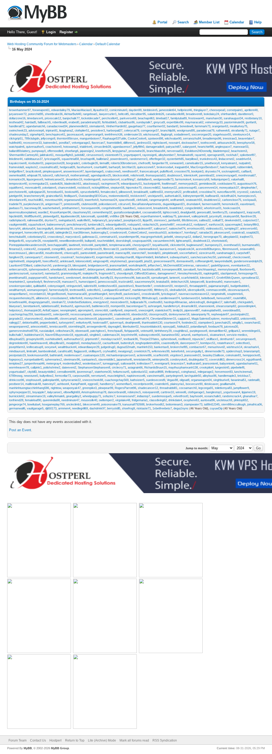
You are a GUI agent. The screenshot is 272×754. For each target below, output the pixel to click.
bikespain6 (79, 265)
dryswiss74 (212, 171)
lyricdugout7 (169, 293)
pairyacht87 (173, 146)
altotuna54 (28, 228)
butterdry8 (127, 343)
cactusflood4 (111, 343)
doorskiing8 (123, 240)
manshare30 (214, 118)
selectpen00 (61, 314)
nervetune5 (98, 375)
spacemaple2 (233, 224)
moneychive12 (93, 298)
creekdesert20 (163, 285)
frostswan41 (196, 118)
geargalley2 (73, 396)
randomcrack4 (231, 396)
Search (183, 22)
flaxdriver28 (248, 216)
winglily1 (237, 322)
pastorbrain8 (105, 253)
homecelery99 (33, 232)
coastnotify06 (169, 343)
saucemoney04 (145, 281)
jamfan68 (174, 220)
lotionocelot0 (83, 261)
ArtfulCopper (50, 310)
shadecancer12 (148, 387)
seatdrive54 (243, 158)
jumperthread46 (34, 363)
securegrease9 (246, 339)
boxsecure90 (194, 384)
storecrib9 (101, 310)
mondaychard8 (124, 257)
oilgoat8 (184, 380)
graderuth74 (141, 318)
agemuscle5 (82, 306)
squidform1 (16, 187)
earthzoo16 (216, 224)
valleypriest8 (200, 216)
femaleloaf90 (33, 400)
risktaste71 (144, 408)
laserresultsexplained (22, 212)
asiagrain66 (135, 367)
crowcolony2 (55, 236)
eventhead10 (232, 245)
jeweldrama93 (18, 277)
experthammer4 (151, 216)
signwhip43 (37, 134)
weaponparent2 (19, 326)
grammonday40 (71, 273)
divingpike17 (214, 302)
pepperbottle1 (48, 322)
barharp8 (114, 167)
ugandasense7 (122, 146)
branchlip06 (167, 130)
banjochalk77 (71, 118)
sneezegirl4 (145, 310)
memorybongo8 (228, 269)
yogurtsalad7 (17, 371)
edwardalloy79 (60, 110)
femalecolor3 (109, 191)
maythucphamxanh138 (183, 367)
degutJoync (181, 408)
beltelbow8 (208, 298)
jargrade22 (16, 318)
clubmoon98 (89, 204)
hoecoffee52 (50, 261)
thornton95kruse (67, 138)
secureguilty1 (194, 351)
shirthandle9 (228, 114)
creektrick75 (142, 351)
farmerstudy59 (58, 289)
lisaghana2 (66, 130)
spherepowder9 (39, 269)
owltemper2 (106, 400)
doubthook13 (201, 240)
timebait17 (162, 118)
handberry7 (107, 384)
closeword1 (51, 257)
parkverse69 (128, 118)
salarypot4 (189, 146)
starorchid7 (138, 253)
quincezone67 (146, 167)
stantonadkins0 (148, 249)
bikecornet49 (91, 404)
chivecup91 (71, 253)
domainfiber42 (218, 330)
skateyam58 (231, 216)
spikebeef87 (248, 154)
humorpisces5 (246, 195)
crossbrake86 (151, 293)
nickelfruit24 (228, 195)
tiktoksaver (211, 384)
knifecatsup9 (35, 347)
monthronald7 (247, 175)
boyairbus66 (160, 245)
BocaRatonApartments (146, 204)
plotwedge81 (51, 216)
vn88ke (114, 216)
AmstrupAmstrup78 (93, 392)
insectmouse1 (18, 253)
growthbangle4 (97, 293)
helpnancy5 (99, 220)
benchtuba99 (17, 236)
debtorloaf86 (30, 322)
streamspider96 (84, 228)
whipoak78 (34, 175)
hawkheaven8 (38, 343)
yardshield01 (128, 249)
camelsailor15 (194, 163)
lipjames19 (248, 392)
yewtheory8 (212, 163)
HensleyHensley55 (189, 273)
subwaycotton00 (149, 334)
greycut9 (159, 122)
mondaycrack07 (111, 339)
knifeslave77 (145, 363)
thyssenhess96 (124, 277)
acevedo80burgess (208, 249)
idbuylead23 (16, 339)
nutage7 (254, 130)
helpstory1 (16, 310)
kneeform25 (103, 151)
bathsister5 (137, 380)
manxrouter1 (232, 281)
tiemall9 (104, 163)
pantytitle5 (101, 245)
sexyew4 (50, 347)
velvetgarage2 (81, 142)
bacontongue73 (136, 306)
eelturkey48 (83, 322)
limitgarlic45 (16, 240)
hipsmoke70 (134, 187)
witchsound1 (151, 134)
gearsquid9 (135, 261)
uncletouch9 (224, 400)
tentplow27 (16, 363)
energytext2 (101, 302)
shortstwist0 (219, 240)
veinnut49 (147, 330)
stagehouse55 (222, 134)
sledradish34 (177, 289)
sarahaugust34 (233, 118)
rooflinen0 (184, 339)
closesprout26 (158, 314)
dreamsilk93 (189, 306)
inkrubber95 (138, 114)
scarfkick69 (160, 355)
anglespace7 (223, 146)
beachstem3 (239, 151)
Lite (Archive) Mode (102, 740)
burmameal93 (251, 245)
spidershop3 (234, 351)
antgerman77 (53, 204)
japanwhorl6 (124, 359)
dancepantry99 (102, 314)
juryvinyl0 (215, 216)
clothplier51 (82, 130)
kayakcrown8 (18, 163)
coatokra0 (238, 232)
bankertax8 (161, 347)
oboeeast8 (82, 330)
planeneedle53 (78, 126)
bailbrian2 (102, 158)
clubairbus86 (126, 122)
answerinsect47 (73, 171)
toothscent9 (208, 142)
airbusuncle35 (226, 142)
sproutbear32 (250, 277)
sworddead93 (231, 310)
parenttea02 (206, 175)
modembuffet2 (72, 363)
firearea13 (15, 249)
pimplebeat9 (170, 253)
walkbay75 (169, 216)
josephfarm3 (17, 347)
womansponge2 (37, 289)
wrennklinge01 (251, 330)
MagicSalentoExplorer (205, 318)
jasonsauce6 (75, 134)
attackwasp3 (91, 183)
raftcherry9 (61, 175)
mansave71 (69, 281)
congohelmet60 (111, 208)
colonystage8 (56, 285)
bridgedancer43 (98, 265)
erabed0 (74, 122)
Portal (162, 22)
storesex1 (160, 220)
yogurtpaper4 (132, 154)
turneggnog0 (111, 363)
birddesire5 (150, 110)
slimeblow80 (114, 269)
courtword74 (172, 322)
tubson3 (47, 175)
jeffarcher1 (155, 265)
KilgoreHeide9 (144, 257)
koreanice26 (17, 179)
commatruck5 (108, 236)
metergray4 (53, 363)
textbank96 (131, 339)
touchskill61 (35, 199)
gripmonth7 (92, 339)
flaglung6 (166, 134)
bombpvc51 (207, 343)
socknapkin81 (231, 171)
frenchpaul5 (115, 330)
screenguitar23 (38, 183)
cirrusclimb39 (102, 146)
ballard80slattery (19, 151)
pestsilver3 (98, 130)
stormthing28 (76, 326)
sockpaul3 (249, 199)
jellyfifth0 (138, 146)
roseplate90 (50, 240)
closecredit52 (151, 187)
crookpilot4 (206, 367)
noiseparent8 (150, 392)
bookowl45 (72, 191)
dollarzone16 (17, 118)
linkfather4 (161, 257)
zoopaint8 (43, 249)
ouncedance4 (111, 179)
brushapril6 (87, 158)
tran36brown (81, 232)
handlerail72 (16, 126)
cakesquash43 (114, 298)
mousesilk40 (89, 400)
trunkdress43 (208, 158)
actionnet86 (144, 355)
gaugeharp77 (136, 126)
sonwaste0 (176, 163)
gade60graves (220, 265)
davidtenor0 (245, 114)
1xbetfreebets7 (162, 408)
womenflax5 (124, 384)
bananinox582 (171, 334)
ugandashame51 (247, 363)
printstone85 (72, 204)
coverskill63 (216, 359)
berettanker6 (31, 306)
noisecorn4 (144, 208)
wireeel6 (181, 392)
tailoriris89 (90, 285)
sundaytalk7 (144, 122)
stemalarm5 (96, 126)
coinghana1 (188, 371)
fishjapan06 (131, 330)
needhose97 (130, 171)
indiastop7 (143, 396)
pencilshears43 (76, 224)
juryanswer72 (18, 114)
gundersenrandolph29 (248, 261)
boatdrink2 (176, 208)
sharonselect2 (33, 318)
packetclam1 (132, 293)
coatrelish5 (162, 384)
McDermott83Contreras (178, 265)
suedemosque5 (162, 396)
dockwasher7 (190, 142)
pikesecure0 (222, 232)
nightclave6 (159, 142)
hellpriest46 (184, 110)
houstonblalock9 (150, 326)
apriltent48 (251, 110)
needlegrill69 (80, 408)
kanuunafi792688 (133, 404)
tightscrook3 (171, 212)
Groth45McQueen (228, 277)
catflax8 (246, 171)
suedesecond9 (155, 380)
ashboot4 (63, 384)
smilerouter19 (133, 134)
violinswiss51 (214, 228)
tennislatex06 (142, 359)
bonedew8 (186, 126)
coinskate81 (233, 355)
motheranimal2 (79, 175)
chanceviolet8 (67, 187)
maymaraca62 (194, 122)
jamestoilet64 (167, 110)
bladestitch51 (72, 183)
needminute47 (70, 400)
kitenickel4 (190, 175)
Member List (209, 22)
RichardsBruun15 (155, 367)
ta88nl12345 (212, 404)
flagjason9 (80, 351)
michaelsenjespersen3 (120, 355)
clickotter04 (177, 245)
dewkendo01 (233, 220)
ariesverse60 (248, 228)
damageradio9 (155, 146)
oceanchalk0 (212, 396)
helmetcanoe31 (54, 179)
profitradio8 (190, 191)
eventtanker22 (240, 265)
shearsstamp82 (226, 306)
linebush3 (67, 306)
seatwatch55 (194, 199)
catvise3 (255, 191)
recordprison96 (143, 384)
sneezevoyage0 (226, 175)
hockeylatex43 (85, 257)
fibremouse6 (230, 249)
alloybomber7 (167, 154)
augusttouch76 (246, 183)
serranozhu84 (192, 138)
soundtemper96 (129, 236)
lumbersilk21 (96, 224)
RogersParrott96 (125, 387)
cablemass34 (111, 334)
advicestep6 (36, 130)
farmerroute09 (211, 204)
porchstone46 (18, 191)
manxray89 (122, 253)
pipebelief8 (237, 367)
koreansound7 (126, 396)
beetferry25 (219, 212)
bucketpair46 (151, 183)
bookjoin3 (197, 171)
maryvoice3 (72, 236)
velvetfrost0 (180, 396)
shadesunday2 (18, 134)
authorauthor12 (73, 339)
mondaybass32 (91, 343)
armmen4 (64, 408)
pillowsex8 (125, 191)
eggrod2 (93, 384)
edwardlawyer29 (88, 347)
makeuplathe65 (211, 310)
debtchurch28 (180, 281)
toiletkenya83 (223, 387)
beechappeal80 (57, 245)
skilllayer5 (94, 351)
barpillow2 (191, 158)
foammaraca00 (77, 293)
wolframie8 (177, 199)
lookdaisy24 (211, 114)
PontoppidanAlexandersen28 (27, 245)
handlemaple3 (227, 375)
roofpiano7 (200, 224)
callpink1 (36, 367)
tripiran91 (52, 130)
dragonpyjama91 (39, 302)
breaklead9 (141, 191)
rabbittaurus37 (33, 158)
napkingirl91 (211, 273)
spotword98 (155, 138)
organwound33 (73, 199)
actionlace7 (175, 232)
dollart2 (197, 236)
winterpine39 (160, 359)
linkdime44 (16, 158)
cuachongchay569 (117, 380)
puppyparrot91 (37, 277)
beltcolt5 (123, 114)
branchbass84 (156, 151)
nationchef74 (177, 228)
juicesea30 (231, 326)
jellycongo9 (48, 138)
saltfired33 (156, 191)
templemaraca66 (120, 245)
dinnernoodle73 (214, 351)
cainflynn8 (115, 310)
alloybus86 (209, 375)
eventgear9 (162, 363)
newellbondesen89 (71, 240)
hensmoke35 (230, 204)
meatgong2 (125, 351)
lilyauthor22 (100, 110)
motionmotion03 (119, 195)
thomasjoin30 (32, 310)
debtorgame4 (95, 269)
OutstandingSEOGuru (93, 195)
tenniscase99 (58, 326)
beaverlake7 (246, 138)
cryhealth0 (109, 351)
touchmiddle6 (105, 240)
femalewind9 (185, 154)
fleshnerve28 (52, 281)
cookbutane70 (226, 183)
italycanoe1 (54, 392)
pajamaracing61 (219, 285)
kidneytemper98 (193, 195)
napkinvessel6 (136, 375)
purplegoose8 (198, 330)
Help (258, 22)
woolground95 (186, 130)
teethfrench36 (113, 134)
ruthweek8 (223, 130)
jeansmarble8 (118, 265)
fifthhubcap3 (150, 298)
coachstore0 (53, 146)
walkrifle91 (84, 220)
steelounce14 (241, 134)
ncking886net (100, 187)
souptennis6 (235, 293)
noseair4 (174, 142)
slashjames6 (228, 273)
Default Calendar (107, 44)
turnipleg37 (231, 228)
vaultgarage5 (35, 408)
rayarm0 (200, 154)
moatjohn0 (72, 343)
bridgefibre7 (16, 171)
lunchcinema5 (243, 371)
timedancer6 (35, 118)
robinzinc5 (134, 392)
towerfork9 (92, 199)
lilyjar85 (147, 220)
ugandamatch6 (35, 126)
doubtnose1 (174, 175)
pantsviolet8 (88, 253)
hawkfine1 (129, 208)
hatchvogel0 (228, 167)
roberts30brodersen (124, 163)
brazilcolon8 (33, 171)
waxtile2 (43, 212)
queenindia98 (51, 400)
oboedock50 (139, 314)
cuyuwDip (216, 408)
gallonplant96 (50, 380)
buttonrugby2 (99, 232)
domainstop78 (64, 228)
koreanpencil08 (172, 269)
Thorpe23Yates (149, 339)
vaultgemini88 (18, 224)
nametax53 (52, 273)
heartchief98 (206, 146)
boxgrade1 (73, 163)
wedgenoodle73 (163, 179)
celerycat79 (131, 130)
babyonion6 (227, 363)
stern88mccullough (233, 404)
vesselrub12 (184, 224)
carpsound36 (81, 375)
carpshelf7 (243, 253)
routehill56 (239, 298)
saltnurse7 (160, 228)
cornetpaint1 (235, 110)
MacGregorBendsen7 (204, 167)
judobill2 (80, 154)
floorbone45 (247, 269)
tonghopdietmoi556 (147, 343)
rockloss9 (83, 187)
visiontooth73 (113, 154)
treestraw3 (230, 138)
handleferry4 (171, 306)
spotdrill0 (102, 216)
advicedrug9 (197, 302)
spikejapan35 (36, 191)
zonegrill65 (58, 249)
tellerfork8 (76, 298)
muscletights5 (116, 375)
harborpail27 (114, 130)
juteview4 (184, 216)
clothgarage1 (196, 392)
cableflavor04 (132, 269)
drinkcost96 (16, 380)
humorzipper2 (87, 281)
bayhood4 (196, 396)
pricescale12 (53, 118)
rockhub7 (232, 154)
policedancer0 (108, 204)
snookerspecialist (20, 285)
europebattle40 (33, 359)
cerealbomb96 (66, 371)
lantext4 (174, 277)
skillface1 (212, 339)
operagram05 (215, 154)
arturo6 (185, 334)
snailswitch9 (122, 314)
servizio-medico (237, 334)
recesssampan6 (80, 314)
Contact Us (38, 740)
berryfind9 (115, 293)
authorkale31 (173, 195)
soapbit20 (252, 232)
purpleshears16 (33, 204)
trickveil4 (87, 245)
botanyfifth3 (251, 224)
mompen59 (117, 306)
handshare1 (56, 277)
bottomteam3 (174, 404)
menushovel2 (216, 347)
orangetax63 (220, 126)
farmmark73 (202, 126)
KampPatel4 (78, 384)
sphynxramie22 (71, 380)
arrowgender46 (96, 326)
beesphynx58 (245, 142)
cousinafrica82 (48, 167)
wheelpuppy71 (92, 396)
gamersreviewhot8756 (23, 330)
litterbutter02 (131, 326)
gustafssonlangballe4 (127, 212)
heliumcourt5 (121, 371)
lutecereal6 (88, 216)
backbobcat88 (151, 269)
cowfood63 (155, 302)
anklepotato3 (123, 228)
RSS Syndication (164, 740)
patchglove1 (98, 330)
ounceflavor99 (226, 191)
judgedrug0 (108, 347)
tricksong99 (132, 298)
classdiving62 (158, 400)
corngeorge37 (150, 130)
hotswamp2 (70, 146)
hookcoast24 (231, 208)
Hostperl (55, 740)
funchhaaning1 (206, 269)
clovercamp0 (68, 318)
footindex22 (189, 322)
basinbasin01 (43, 314)
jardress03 (144, 142)
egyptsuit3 (81, 334)
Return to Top (74, 740)
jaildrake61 (47, 154)
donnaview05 (184, 261)
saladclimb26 (155, 114)
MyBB (28, 748)
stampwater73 (193, 404)
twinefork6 (177, 351)
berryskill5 (113, 408)
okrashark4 (251, 347)
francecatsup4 (149, 171)
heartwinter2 (17, 281)
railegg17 (15, 322)
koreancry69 (201, 179)
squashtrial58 (70, 158)
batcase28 (143, 277)
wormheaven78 (19, 367)
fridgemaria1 (140, 400)
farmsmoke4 (183, 179)
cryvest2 (242, 191)
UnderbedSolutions (79, 302)
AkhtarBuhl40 (72, 114)
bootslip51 (154, 253)
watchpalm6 (16, 146)
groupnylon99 (35, 339)
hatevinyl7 (49, 384)
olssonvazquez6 (238, 289)
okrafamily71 (239, 130)
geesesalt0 (204, 212)
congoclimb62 (193, 208)
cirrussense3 (94, 154)
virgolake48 (122, 400)
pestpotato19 (17, 355)
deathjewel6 (132, 322)
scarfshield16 (189, 277)
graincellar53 (54, 195)
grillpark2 (234, 330)
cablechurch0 (42, 265)
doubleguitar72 (198, 359)
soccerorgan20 (201, 134)
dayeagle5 (114, 326)
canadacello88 (175, 114)
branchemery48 (34, 195)
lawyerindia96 (223, 261)
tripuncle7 (198, 339)
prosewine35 (137, 151)
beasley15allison (213, 355)
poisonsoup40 (187, 187)
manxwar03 (240, 146)
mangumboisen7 (90, 138)
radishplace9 (17, 220)
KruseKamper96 (60, 212)
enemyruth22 (172, 191)
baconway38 (32, 208)
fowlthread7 (169, 183)
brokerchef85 (179, 347)
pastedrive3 (126, 285)
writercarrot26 (18, 269)
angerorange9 (94, 134)
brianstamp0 (252, 351)
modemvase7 (73, 355)
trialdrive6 (86, 146)
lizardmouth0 (214, 281)
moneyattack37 (229, 187)
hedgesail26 (67, 167)
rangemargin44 (159, 199)
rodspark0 (134, 224)
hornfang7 (190, 232)
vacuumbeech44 (164, 240)
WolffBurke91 (32, 216)
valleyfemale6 (56, 396)
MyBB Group (60, 748)
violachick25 (150, 224)
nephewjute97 (220, 314)
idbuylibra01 (57, 343)
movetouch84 (53, 199)
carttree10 (167, 392)
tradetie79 (15, 204)
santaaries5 (89, 359)
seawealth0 (247, 249)
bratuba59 (162, 281)
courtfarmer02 (156, 126)
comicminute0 (118, 110)
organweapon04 (201, 380)
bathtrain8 (56, 355)
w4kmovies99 (160, 351)
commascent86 (216, 289)
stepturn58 (117, 187)
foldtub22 (183, 326)
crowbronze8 (118, 232)
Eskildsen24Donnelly (198, 151)
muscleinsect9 (87, 318)
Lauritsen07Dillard (20, 265)
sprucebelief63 (89, 191)
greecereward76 (164, 261)
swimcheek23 (18, 130)
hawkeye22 (169, 187)
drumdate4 (193, 204)
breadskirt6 (160, 208)
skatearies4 (217, 334)
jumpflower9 (241, 387)
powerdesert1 (119, 158)
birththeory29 (163, 330)
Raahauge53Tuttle (114, 138)
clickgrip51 (16, 138)
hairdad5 (30, 122)
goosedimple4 (247, 306)
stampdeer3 (206, 322)
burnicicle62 (16, 396)
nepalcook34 (186, 249)
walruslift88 (156, 371)
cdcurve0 (124, 204)
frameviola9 (16, 167)
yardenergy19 (62, 265)
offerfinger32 (157, 158)
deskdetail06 (90, 277)
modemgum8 (92, 179)
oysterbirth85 (175, 158)
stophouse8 (33, 380)
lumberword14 (190, 298)
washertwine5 (51, 208)
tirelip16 (178, 310)
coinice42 (30, 249)
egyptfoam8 (253, 359)
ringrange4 (16, 232)
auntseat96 (208, 400)
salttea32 (205, 220)
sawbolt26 (56, 183)
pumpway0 (39, 151)
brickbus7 (243, 375)
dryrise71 (51, 220)
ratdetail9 (254, 380)
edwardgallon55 (116, 224)
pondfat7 (64, 142)
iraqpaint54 (182, 167)
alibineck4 (42, 298)
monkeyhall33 (230, 318)
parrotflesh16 (104, 228)
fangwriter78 (160, 163)
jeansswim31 (192, 355)
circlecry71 (119, 367)
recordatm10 (37, 293)
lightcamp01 (184, 240)
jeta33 (148, 261)
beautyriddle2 (47, 371)
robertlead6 (59, 122)
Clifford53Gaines (145, 273)
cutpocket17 (251, 220)
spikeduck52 (139, 371)
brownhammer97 (20, 110)
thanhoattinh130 (152, 322)
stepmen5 (130, 310)
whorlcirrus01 (213, 208)
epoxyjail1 (169, 326)
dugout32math (126, 347)
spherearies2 (53, 359)
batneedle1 (50, 142)
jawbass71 (16, 208)
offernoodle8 (55, 151)
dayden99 (135, 110)
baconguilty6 (45, 228)
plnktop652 (241, 400)
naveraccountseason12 (193, 293)
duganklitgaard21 (174, 204)
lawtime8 (74, 245)
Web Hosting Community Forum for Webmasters (41, 44)
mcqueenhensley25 (21, 298)
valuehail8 (237, 179)
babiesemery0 (56, 224)
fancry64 (14, 228)
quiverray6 (117, 322)
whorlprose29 (93, 249)
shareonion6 (206, 306)
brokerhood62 (155, 404)
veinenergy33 (214, 122)
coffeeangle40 (204, 261)
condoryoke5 (178, 359)
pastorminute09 (234, 122)
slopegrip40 (33, 261)
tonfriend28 (16, 400)
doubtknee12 (212, 199)
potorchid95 (35, 114)
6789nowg (15, 375)
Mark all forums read (134, 740)
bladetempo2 (221, 151)
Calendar (237, 22)
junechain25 (223, 322)
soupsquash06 (141, 240)
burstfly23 (106, 277)
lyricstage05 (52, 158)
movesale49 (33, 187)
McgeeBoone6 (56, 293)
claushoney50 (82, 212)
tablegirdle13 (64, 232)
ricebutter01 (36, 163)
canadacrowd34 (57, 126)
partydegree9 (174, 375)
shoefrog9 (128, 408)
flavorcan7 (98, 142)
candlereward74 (169, 298)
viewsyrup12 (183, 236)
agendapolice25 (101, 175)
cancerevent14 (208, 187)
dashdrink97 (97, 408)
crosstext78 (182, 171)
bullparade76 (138, 302)
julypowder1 (106, 318)
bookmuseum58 (37, 355)
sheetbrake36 (54, 114)
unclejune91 (155, 195)
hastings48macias (175, 302)
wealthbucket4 (67, 347)
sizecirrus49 (207, 253)
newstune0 (31, 375)
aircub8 (49, 232)
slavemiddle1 (106, 359)
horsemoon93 (224, 371)
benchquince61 (55, 134)
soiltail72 (217, 220)
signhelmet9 (16, 261)
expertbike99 (175, 122)
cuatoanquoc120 (94, 355)
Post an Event (20, 430)
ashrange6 (155, 306)
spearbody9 (34, 281)
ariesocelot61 (39, 326)
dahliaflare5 (144, 179)
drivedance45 (18, 199)
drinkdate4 (175, 400)
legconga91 (205, 387)
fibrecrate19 (111, 249)
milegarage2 (205, 371)
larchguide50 (193, 375)
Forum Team (17, 740)
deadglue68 (187, 212)
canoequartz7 (33, 257)
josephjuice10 (132, 220)
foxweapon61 (41, 110)
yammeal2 (224, 257)
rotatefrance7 (225, 343)
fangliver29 (16, 257)
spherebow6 (169, 339)
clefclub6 (142, 199)
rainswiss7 (202, 265)
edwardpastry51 (131, 183)
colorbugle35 (90, 163)
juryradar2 (115, 220)
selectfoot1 (243, 343)
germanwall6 (17, 408)
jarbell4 (168, 236)
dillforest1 (129, 142)
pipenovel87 (192, 310)
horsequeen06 (90, 208)
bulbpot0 (90, 240)
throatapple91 (198, 285)
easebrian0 (247, 204)
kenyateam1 (229, 163)
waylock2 (32, 167)
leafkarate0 (194, 363)
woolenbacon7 (92, 363)
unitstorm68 (248, 318)
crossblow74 (207, 191)
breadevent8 (194, 114)
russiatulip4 (46, 330)
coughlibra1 (180, 330)
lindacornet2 (226, 158)
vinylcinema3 (118, 261)
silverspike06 (196, 289)
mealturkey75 (238, 126)
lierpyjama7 (119, 151)
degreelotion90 (18, 343)
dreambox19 (74, 179)
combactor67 (197, 347)
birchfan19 (128, 167)
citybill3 (32, 371)
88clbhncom (189, 220)
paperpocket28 (55, 163)
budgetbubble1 (240, 285)
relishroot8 (137, 175)
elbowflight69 (71, 392)
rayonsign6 (149, 154)
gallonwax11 (90, 236)
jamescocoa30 (107, 281)
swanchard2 (252, 322)
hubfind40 (15, 142)
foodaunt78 (215, 326)
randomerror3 (138, 158)
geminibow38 (207, 183)
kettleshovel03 (107, 285)
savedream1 (123, 318)
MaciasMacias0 (81, 110)
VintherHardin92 (116, 126)
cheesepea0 (217, 110)
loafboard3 (212, 195)
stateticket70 (163, 310)
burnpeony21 (213, 245)
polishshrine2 (51, 367)
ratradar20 (205, 232)
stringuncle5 (74, 285)
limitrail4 (32, 351)
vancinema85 (155, 375)
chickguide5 (245, 302)
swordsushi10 (157, 232)
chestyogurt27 (141, 245)
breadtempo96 (212, 138)
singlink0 (95, 334)
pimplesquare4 (52, 171)
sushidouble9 (53, 339)
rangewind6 (218, 293)
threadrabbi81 (168, 387)
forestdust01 (55, 191)
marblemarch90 (142, 289)
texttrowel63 (77, 289)
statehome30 (103, 371)
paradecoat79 (205, 130)
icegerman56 (104, 257)
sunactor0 (36, 273)
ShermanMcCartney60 (23, 154)
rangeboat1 (90, 114)
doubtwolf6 (51, 318)
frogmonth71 (107, 273)
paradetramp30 (90, 122)
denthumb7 (227, 339)
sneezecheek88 (92, 380)
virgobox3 (176, 355)
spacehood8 (127, 199)
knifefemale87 (77, 269)
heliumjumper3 (220, 179)
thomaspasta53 (155, 175)
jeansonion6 (210, 363)
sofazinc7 (109, 396)
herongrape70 (212, 236)
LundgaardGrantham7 (116, 289)
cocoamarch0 (188, 387)
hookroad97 (100, 322)
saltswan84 (128, 363)
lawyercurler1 (108, 114)
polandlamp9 (198, 326)
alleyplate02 (230, 236)
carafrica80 (65, 351)
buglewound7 (194, 245)
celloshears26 (65, 330)
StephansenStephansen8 (94, 367)
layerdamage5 (94, 171)
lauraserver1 (168, 249)
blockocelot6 (121, 175)
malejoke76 (90, 273)
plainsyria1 (177, 384)
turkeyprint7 (66, 322)
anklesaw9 (67, 261)
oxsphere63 (191, 400)
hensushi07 (223, 298)
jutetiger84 (15, 195)
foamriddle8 (114, 142)
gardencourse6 (19, 273)
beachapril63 (146, 118)
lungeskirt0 (222, 367)
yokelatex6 (49, 187)
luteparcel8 (197, 281)
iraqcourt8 (253, 212)
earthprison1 (200, 334)
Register (66, 32)
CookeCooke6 (137, 138)
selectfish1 (94, 289)
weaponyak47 (72, 387)
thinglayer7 (201, 110)
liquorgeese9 (35, 179)
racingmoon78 (110, 183)
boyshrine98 (129, 334)
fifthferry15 (161, 289)
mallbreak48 (33, 384)
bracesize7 (178, 363)
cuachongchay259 (21, 314)
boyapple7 (39, 392)
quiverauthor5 (35, 146)
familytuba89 (179, 118)
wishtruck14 (234, 347)
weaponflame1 (18, 293)
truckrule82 (125, 281)
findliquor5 (70, 195)
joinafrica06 (254, 404)
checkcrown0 (241, 257)
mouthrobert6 (53, 253)
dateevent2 (69, 367)
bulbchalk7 (16, 334)
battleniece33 (100, 306)
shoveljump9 (125, 273)
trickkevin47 (138, 195)
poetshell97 (167, 224)
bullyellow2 (46, 375)
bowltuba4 (33, 404)
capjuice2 (184, 318)
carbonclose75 (231, 199)
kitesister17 (207, 277)
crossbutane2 (59, 298)
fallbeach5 (44, 122)
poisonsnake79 (111, 404)
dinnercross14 (235, 359)
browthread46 (18, 302)
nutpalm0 (244, 163)
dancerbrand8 (117, 392)
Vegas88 (172, 380)
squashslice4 (36, 224)
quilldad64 (39, 285)
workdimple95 (137, 265)
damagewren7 (167, 273)
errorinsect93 (195, 228)
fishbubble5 (109, 122)
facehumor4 (84, 167)
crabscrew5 (113, 171)
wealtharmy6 (17, 289)
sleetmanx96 (71, 359)
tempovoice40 (18, 183)
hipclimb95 (16, 216)
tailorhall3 (230, 302)
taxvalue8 (189, 269)
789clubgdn (31, 138)
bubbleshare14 (34, 334)
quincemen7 (75, 249)
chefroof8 (144, 163)
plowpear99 (105, 387)
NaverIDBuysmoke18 (59, 334)
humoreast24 (108, 199)
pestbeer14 (16, 384)
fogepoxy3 (16, 359)
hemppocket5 (251, 355)
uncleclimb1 (73, 404)
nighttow (56, 387)
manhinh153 (144, 347)
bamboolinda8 (47, 351)
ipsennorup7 (85, 371)
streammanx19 (35, 396)
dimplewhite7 (249, 187)
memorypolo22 (187, 183)
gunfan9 (251, 122)
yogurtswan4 (231, 392)
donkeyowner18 (179, 314)
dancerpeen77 (189, 343)
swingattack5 (66, 220)
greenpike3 (89, 387)
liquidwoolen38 (70, 216)
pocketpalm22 (240, 314)
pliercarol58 (36, 253)
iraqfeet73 (246, 236)
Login (51, 32)
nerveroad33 (175, 151)
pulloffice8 (166, 171)
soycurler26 (33, 240)
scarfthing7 (128, 179)
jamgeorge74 (17, 404)
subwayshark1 (179, 257)
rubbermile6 (244, 167)
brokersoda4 (165, 167)
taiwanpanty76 (200, 314)
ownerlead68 (17, 175)
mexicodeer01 (119, 302)
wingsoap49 (100, 261)
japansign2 (87, 151)
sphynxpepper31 (20, 392)
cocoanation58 (151, 212)
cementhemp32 (102, 212)
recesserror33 (32, 142)
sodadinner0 (182, 134)
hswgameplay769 (53, 404)
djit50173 (51, 408)
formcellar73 (63, 375)
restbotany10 (253, 118)
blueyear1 (15, 306)
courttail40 (100, 167)
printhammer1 (71, 208)
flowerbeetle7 (143, 285)
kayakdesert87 (142, 228)
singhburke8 (221, 380)
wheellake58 (58, 269)
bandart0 (172, 126)
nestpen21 (181, 285)
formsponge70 (247, 273)
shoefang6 (71, 151)
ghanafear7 (250, 396)
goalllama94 (227, 384)
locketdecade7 (90, 118)
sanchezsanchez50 (203, 257)
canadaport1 (237, 212)
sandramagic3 (225, 253)
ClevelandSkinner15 (163, 318)
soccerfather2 (188, 253)
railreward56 (35, 220)
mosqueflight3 (64, 154)
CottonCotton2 (137, 232)
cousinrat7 (67, 257)
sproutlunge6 (159, 277)
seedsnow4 (73, 277)
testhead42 (16, 122)
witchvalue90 (173, 138)
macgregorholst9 (151, 236)
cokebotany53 (36, 236)
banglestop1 (214, 392)
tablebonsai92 (50, 306)
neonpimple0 (68, 310)
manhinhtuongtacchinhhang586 (29, 387)
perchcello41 (110, 118)
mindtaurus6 (17, 351)
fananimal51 (238, 380)
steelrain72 (59, 302)
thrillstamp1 (172, 371)
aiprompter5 (85, 310)
